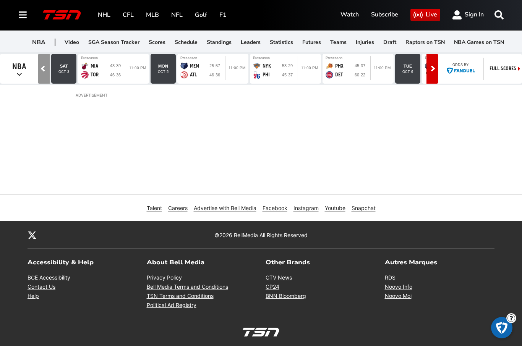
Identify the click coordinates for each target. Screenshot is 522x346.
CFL (128, 15)
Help (33, 296)
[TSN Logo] (62, 15)
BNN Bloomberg (286, 296)
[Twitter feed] (32, 234)
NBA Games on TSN (479, 42)
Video (72, 42)
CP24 (272, 286)
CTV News (279, 277)
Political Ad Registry (171, 305)
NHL (104, 15)
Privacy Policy (164, 277)
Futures (311, 42)
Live (431, 14)
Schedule (186, 42)
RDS (390, 277)
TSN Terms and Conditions (180, 296)
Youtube (335, 208)
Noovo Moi (398, 296)
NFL (177, 15)
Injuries (365, 42)
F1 (223, 15)
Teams (338, 42)
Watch (349, 14)
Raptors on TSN (425, 42)
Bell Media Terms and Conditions (187, 286)
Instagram (306, 208)
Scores (157, 42)
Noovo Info (398, 286)
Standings (219, 42)
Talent (154, 208)
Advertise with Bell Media (225, 208)
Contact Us (41, 286)
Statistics (281, 42)
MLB (152, 15)
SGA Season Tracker (113, 42)
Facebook (275, 208)
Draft (389, 42)
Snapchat (364, 208)
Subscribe (384, 14)
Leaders (251, 42)
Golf (201, 15)
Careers (178, 208)
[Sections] (23, 15)
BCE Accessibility (49, 277)
